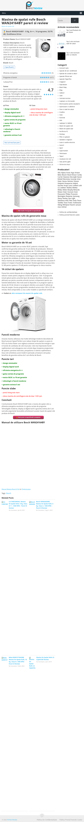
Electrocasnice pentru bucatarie (69, 104)
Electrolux (66, 179)
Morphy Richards (73, 190)
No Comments (13, 510)
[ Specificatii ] (9, 67)
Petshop (62, 134)
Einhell (60, 179)
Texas (79, 201)
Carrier (60, 177)
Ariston (77, 173)
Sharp (60, 198)
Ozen (76, 192)
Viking (60, 205)
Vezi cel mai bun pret (12, 143)
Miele (65, 190)
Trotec (70, 203)
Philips (68, 194)
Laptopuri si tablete (65, 123)
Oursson (70, 192)
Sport (61, 148)
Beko (59, 175)
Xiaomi (72, 205)
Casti (60, 95)
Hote (61, 115)
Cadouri (61, 93)
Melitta (74, 188)
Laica (70, 186)
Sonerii (61, 145)
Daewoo (66, 177)
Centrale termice (64, 98)
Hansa (64, 181)
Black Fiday (63, 87)
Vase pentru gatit (64, 162)
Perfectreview (26, 489)
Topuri (61, 156)
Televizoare (63, 153)
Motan (60, 192)
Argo (72, 173)
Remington (61, 196)
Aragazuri (62, 82)
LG (59, 188)
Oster (65, 192)
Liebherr (63, 188)
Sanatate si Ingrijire (65, 140)
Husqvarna (68, 183)
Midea (60, 190)
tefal (67, 201)
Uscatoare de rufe (65, 159)
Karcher (60, 186)
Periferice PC (63, 131)
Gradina (62, 112)
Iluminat (62, 117)
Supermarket (63, 151)
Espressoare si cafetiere (67, 106)
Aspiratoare (63, 84)
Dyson (79, 177)
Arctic (68, 173)
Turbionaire (77, 203)
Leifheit (75, 186)
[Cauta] (75, 20)
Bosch (8, 493)
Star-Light (71, 198)
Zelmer (64, 207)
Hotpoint (61, 183)
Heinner (70, 181)
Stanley (65, 198)
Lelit (80, 186)
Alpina (63, 173)
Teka (70, 201)
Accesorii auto (64, 68)
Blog (60, 90)
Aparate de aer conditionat (68, 71)
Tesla (75, 201)
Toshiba (60, 203)
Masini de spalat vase (66, 128)
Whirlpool (65, 205)
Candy (79, 175)
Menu (4, 13)
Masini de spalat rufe (8, 26)
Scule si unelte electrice (67, 142)
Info (60, 120)
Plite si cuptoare (64, 137)
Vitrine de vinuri (64, 164)
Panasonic (61, 194)
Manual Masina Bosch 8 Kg (10, 489)
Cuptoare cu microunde (67, 101)
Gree (79, 179)
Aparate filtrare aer (65, 76)
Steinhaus (61, 201)
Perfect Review (12, 820)
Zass (59, 207)
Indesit (75, 183)
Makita (69, 188)
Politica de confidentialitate (68, 212)
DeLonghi (73, 177)
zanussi (78, 205)
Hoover (76, 181)
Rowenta (69, 196)
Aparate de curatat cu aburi (68, 73)
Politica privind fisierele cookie (69, 215)
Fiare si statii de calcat (66, 109)
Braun (74, 175)
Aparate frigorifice (65, 79)
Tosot (66, 203)
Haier (60, 181)
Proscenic (74, 194)
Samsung (76, 196)
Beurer (64, 175)
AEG (59, 173)
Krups (66, 186)
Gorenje (73, 179)
